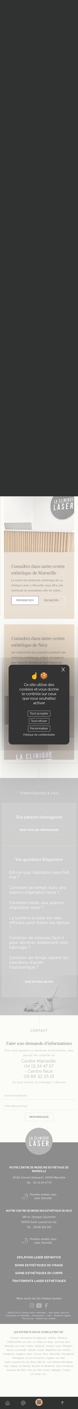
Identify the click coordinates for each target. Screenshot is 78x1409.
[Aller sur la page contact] (23, 1403)
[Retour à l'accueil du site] (7, 1403)
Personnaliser (39, 728)
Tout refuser (39, 721)
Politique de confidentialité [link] (39, 734)
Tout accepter (39, 713)
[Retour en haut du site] (62, 1403)
